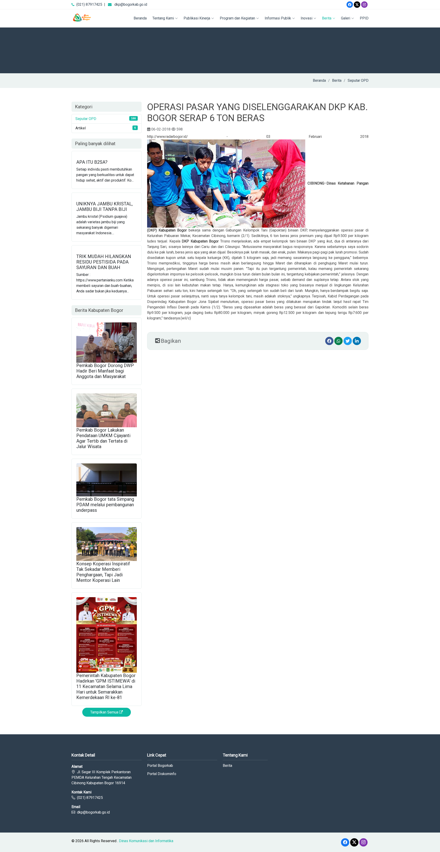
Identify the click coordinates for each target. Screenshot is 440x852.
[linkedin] (357, 341)
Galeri (345, 18)
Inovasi (306, 18)
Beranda (140, 18)
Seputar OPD (358, 80)
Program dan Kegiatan (237, 18)
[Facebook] (349, 4)
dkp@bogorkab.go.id (130, 4)
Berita (326, 18)
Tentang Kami (163, 18)
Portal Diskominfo (161, 774)
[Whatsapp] (338, 341)
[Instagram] (364, 4)
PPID (364, 18)
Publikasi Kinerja (197, 18)
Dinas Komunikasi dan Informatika (146, 841)
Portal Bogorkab (160, 766)
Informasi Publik (278, 18)
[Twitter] (357, 4)
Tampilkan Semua (104, 712)
